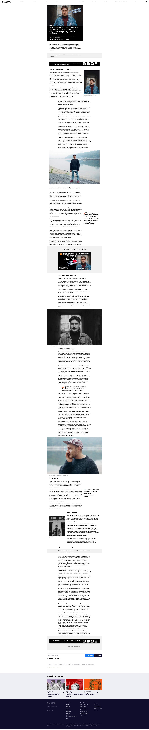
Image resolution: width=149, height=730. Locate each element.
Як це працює (50, 691)
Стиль (68, 1)
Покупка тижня (83, 711)
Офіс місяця (83, 706)
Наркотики (61, 664)
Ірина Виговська (53, 39)
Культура (81, 1)
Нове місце (82, 703)
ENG (136, 1)
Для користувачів (98, 708)
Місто (34, 1)
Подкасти (50, 664)
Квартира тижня (84, 708)
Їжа (58, 1)
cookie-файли (82, 725)
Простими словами (121, 1)
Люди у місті (83, 715)
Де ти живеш (83, 709)
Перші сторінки (84, 713)
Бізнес (46, 1)
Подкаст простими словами (88, 664)
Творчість (68, 664)
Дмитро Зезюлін (51, 667)
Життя (94, 1)
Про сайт (96, 703)
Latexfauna (59, 667)
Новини (22, 1)
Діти (106, 1)
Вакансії (96, 710)
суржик (55, 664)
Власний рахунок (84, 704)
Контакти (96, 704)
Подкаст (51, 25)
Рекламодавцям (97, 706)
